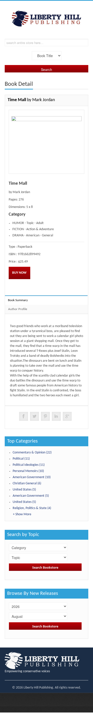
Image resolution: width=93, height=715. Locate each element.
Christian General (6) (27, 483)
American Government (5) (31, 496)
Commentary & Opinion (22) (32, 452)
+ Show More (22, 514)
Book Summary (18, 300)
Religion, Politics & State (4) (32, 508)
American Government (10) (32, 477)
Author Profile (17, 309)
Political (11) (21, 459)
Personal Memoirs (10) (28, 471)
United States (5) (24, 490)
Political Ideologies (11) (29, 465)
